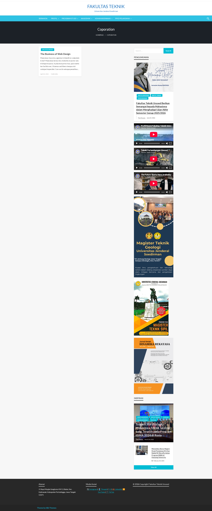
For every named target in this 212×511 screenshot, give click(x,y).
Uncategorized (47, 49)
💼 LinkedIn (117, 489)
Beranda (43, 18)
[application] (153, 134)
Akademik (85, 18)
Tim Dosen (142, 118)
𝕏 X (109, 489)
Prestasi (153, 420)
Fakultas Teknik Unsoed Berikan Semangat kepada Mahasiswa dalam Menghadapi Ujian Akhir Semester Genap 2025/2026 (153, 108)
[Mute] (167, 143)
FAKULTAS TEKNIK (106, 6)
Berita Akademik (143, 95)
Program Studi (69, 18)
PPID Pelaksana (122, 18)
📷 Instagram (92, 489)
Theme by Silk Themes (46, 508)
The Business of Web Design (55, 54)
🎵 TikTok (110, 492)
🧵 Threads (102, 489)
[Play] (137, 143)
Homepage (100, 35)
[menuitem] (43, 18)
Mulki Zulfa (54, 74)
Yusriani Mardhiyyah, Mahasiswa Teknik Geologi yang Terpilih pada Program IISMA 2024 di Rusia (153, 429)
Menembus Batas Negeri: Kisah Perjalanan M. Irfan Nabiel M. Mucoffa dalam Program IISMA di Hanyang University (161, 453)
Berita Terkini (156, 95)
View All (153, 467)
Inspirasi (165, 417)
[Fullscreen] (170, 143)
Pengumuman (142, 98)
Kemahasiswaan (103, 18)
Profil (54, 18)
